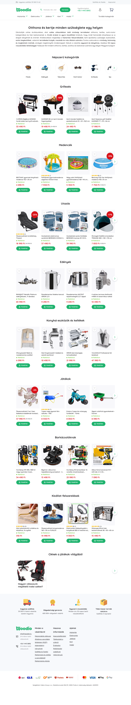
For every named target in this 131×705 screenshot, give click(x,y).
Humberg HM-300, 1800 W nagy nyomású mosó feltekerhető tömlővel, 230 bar (27, 471)
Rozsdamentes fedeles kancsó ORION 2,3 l (52, 295)
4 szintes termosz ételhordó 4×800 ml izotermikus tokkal (102, 295)
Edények (65, 262)
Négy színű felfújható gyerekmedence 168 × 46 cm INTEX (76, 178)
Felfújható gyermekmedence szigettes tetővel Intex (52, 178)
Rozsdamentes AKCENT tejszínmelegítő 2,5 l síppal (76, 295)
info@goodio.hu (26, 634)
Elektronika (35, 16)
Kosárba (24, 131)
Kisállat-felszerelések (65, 495)
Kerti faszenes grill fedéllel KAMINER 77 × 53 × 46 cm (101, 120)
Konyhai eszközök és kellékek (65, 320)
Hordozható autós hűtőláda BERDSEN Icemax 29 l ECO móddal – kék (76, 237)
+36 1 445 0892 (84, 10)
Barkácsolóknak (65, 437)
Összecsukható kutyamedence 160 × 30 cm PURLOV (52, 529)
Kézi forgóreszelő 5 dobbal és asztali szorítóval (52, 354)
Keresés (65, 10)
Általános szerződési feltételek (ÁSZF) (42, 640)
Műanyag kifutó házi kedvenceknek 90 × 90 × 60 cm (103, 529)
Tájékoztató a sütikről (58, 640)
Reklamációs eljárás (42, 661)
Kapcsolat (111, 2)
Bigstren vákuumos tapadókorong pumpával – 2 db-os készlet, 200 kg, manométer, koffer (51, 471)
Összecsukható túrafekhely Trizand (26, 237)
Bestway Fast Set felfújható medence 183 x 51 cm (102, 178)
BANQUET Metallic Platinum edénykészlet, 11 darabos (26, 295)
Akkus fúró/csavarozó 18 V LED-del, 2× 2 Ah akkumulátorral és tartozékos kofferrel (102, 471)
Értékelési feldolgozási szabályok (57, 649)
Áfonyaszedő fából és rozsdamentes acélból (24, 354)
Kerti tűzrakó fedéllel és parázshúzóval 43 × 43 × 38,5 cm (78, 120)
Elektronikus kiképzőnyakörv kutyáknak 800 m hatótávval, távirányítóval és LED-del (77, 529)
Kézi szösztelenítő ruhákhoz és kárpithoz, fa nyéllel (27, 529)
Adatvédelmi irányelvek (39, 647)
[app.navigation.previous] (16, 67)
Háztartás (21, 16)
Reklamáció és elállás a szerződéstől (43, 656)
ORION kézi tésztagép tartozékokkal (74, 354)
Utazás (65, 203)
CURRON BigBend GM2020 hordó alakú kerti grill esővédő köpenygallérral (27, 120)
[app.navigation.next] (114, 67)
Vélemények (58, 655)
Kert (59, 16)
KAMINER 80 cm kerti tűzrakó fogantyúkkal (52, 120)
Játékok (48, 16)
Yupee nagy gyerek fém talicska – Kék (50, 412)
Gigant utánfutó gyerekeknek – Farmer (103, 412)
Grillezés (65, 86)
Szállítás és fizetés (99, 2)
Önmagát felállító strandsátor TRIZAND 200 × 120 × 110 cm (103, 237)
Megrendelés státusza (43, 636)
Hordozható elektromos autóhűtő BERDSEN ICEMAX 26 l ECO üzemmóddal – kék (52, 237)
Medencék (65, 145)
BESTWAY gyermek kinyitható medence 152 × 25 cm (27, 178)
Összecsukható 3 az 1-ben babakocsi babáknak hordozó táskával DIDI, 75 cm (27, 412)
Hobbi (68, 16)
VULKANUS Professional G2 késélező (102, 354)
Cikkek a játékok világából (66, 554)
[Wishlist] (19, 96)
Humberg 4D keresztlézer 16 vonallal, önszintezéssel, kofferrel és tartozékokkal (76, 471)
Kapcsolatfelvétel (59, 636)
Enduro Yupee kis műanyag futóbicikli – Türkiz (76, 412)
